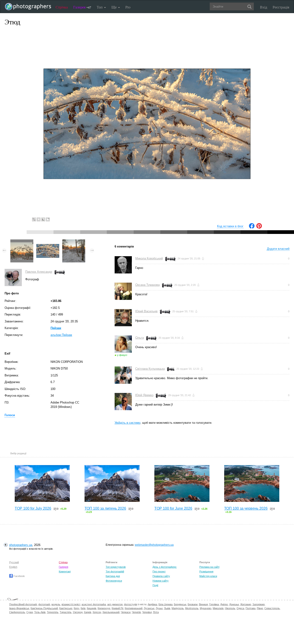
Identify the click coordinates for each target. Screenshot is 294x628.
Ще (114, 7)
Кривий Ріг (117, 608)
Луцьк (159, 608)
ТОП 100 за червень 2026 (246, 508)
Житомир (245, 604)
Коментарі (65, 571)
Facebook (19, 576)
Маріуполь (178, 608)
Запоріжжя (258, 604)
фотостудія (130, 604)
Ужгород (77, 612)
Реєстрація (281, 7)
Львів (167, 608)
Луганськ (149, 608)
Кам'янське (65, 608)
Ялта (156, 612)
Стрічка (62, 7)
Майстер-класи (208, 576)
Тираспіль (65, 612)
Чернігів (136, 612)
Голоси (10, 415)
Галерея (82, 7)
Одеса (240, 608)
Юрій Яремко (144, 395)
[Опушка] (73, 241)
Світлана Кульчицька (150, 368)
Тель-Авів (39, 612)
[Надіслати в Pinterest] (259, 227)
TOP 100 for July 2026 (33, 508)
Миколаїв (218, 608)
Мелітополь (191, 608)
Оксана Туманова (147, 285)
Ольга (139, 337)
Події (155, 585)
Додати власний (278, 248)
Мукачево (205, 608)
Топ (100, 7)
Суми (29, 612)
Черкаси (125, 612)
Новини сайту (161, 580)
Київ (83, 608)
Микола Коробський (149, 258)
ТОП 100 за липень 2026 (105, 508)
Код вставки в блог (230, 226)
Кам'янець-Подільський (44, 608)
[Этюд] (47, 241)
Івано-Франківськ (19, 608)
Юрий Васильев (146, 311)
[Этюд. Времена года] (21, 241)
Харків (87, 612)
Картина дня (113, 576)
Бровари (193, 604)
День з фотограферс (165, 566)
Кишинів (91, 608)
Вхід (263, 7)
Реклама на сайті (209, 566)
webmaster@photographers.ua (154, 544)
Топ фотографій (115, 571)
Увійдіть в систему (127, 422)
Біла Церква (165, 604)
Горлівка (214, 604)
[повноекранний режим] (48, 219)
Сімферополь (17, 612)
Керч (76, 608)
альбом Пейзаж (61, 335)
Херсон (97, 612)
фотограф (44, 604)
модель (55, 604)
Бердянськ (180, 604)
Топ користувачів (116, 566)
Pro (127, 7)
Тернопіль (52, 612)
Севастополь (272, 608)
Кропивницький (133, 608)
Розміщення (206, 571)
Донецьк (234, 604)
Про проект (159, 571)
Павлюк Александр (38, 271)
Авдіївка (152, 604)
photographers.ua (20, 545)
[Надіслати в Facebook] (251, 227)
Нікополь (230, 608)
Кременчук (104, 608)
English (13, 566)
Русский (14, 562)
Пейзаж (56, 328)
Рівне (260, 608)
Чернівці (147, 612)
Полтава (250, 608)
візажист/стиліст (71, 604)
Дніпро (224, 604)
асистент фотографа (94, 604)
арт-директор (115, 604)
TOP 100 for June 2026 (173, 508)
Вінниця (203, 604)
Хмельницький (110, 612)
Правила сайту (161, 576)
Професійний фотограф (23, 604)
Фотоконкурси (114, 580)
